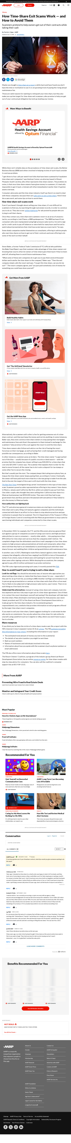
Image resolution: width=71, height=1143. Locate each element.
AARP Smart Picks (30, 1067)
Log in (49, 836)
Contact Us (50, 1045)
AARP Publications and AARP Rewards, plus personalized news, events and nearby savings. (31, 418)
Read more (62, 884)
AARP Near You (30, 1071)
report (61, 888)
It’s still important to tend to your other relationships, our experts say (16, 820)
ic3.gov (41, 629)
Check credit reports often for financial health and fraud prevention (22, 694)
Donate (27, 1050)
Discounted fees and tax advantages (17, 149)
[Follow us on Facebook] (5, 1127)
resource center (39, 659)
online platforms (31, 210)
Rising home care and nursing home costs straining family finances (49, 786)
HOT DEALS (9, 1024)
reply (8, 865)
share (62, 865)
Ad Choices (6, 1122)
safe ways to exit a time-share (45, 196)
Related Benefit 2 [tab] (33, 159)
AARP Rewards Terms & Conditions (14, 1119)
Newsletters (50, 1054)
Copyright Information (33, 1119)
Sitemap (5, 1116)
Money (4, 12)
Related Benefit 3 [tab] (35, 159)
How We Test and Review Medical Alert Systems (50, 814)
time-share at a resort (26, 85)
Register (44, 5)
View (8, 322)
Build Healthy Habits (15, 318)
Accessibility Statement (42, 1116)
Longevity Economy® (31, 1105)
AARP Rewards (29, 1062)
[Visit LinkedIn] (21, 1127)
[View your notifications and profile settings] (65, 849)
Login (51, 5)
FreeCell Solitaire (9, 737)
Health (39, 811)
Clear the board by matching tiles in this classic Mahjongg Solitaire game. (23, 749)
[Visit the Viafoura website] (62, 951)
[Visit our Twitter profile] (11, 1127)
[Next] (63, 159)
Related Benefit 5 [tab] (39, 159)
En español (20, 34)
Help (59, 5)
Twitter (8, 79)
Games (4, 724)
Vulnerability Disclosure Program (51, 1119)
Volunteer (28, 1054)
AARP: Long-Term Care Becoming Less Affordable (50, 780)
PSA (57, 566)
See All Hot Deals (9, 1032)
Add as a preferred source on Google (23, 79)
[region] (35, 895)
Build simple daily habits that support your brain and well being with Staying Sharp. (29, 319)
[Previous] (59, 159)
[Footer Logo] (12, 1046)
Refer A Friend (51, 1058)
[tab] (12, 849)
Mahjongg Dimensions (11, 727)
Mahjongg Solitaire (9, 747)
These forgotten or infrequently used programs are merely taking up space (24, 719)
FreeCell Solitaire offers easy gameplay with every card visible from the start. (24, 740)
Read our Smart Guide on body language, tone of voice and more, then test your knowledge (19, 786)
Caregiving (8, 776)
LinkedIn (12, 79)
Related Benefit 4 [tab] (37, 159)
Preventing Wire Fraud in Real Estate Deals (22, 682)
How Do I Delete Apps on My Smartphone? (19, 716)
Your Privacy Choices (18, 1122)
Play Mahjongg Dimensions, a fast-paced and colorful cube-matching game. (24, 730)
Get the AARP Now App (16, 416)
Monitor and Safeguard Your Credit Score (21, 691)
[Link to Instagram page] (16, 1127)
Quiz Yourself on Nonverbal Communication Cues (16, 780)
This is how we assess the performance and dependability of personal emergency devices (50, 820)
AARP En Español (52, 1050)
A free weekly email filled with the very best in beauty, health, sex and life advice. (28, 368)
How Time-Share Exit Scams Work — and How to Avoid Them (34, 18)
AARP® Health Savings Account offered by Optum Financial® (30, 147)
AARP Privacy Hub (15, 1116)
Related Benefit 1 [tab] (31, 159)
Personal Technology (9, 713)
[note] (35, 75)
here (48, 653)
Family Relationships (11, 811)
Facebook (4, 79)
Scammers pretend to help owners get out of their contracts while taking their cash (34, 26)
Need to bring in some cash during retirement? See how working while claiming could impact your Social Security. (32, 1)
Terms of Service (28, 1116)
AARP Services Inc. (52, 1079)
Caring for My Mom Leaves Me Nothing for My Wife (17, 814)
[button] (63, 5)
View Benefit (12, 151)
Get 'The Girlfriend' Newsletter (19, 366)
